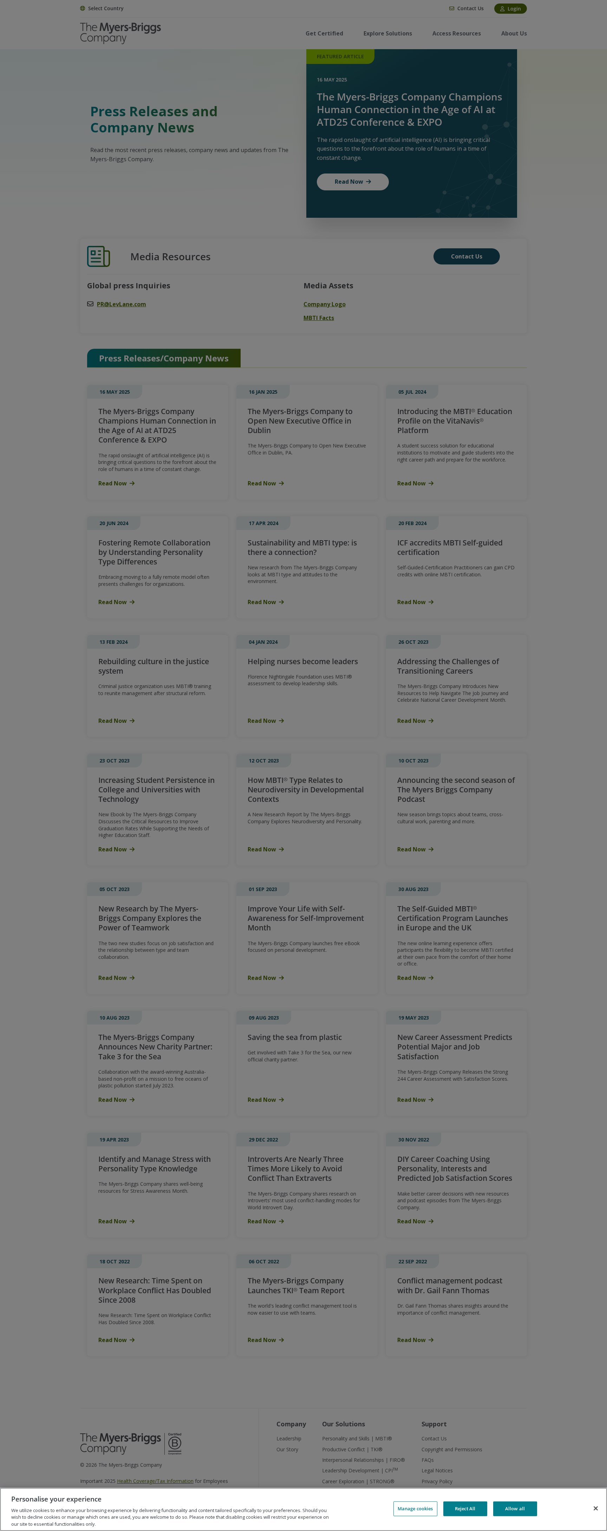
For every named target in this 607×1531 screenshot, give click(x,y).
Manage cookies (415, 1508)
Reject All (465, 1508)
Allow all (515, 1508)
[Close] (595, 1508)
